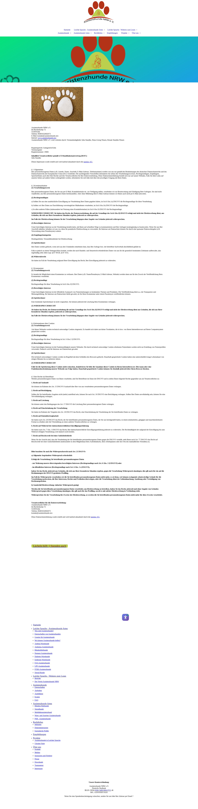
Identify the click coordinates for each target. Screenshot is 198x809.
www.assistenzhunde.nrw (47, 138)
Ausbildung (39, 694)
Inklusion (38, 724)
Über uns (135, 33)
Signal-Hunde (40, 673)
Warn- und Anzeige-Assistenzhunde (48, 715)
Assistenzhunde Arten (81, 33)
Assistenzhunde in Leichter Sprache (47, 740)
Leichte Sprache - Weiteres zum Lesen (121, 30)
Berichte (38, 678)
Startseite (67, 30)
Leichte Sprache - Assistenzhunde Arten (88, 30)
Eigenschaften (40, 687)
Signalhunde (39, 709)
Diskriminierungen (41, 728)
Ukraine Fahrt (40, 743)
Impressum (39, 769)
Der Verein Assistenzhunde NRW (47, 682)
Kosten (37, 697)
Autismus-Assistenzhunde (44, 647)
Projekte (124, 33)
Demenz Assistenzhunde (43, 653)
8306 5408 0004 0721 (103, 790)
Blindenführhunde (41, 650)
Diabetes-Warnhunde (42, 656)
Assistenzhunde (63, 33)
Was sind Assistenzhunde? (44, 631)
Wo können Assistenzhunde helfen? (47, 640)
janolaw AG (88, 162)
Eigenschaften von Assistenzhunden (48, 634)
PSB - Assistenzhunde (43, 719)
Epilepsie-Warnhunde (42, 660)
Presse (37, 759)
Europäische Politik (42, 731)
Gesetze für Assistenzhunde (45, 637)
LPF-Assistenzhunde (42, 666)
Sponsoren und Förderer (43, 756)
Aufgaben (38, 690)
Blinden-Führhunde (42, 706)
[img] (99, 12)
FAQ (36, 700)
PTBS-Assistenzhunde (43, 669)
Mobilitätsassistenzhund (43, 712)
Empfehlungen (112, 33)
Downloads (39, 762)
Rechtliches (98, 33)
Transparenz (39, 765)
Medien (37, 752)
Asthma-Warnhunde (42, 644)
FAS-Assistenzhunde (42, 663)
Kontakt (37, 749)
